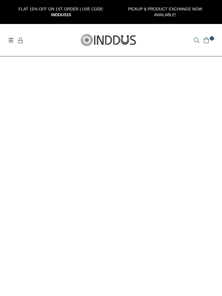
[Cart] (206, 39)
